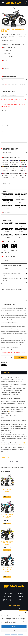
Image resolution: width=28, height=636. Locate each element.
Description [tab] (6, 373)
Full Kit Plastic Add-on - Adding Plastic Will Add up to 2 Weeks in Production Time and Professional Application (13, 36)
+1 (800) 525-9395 (8, 593)
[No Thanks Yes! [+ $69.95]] (14, 260)
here (9, 411)
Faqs (20, 599)
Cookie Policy (7, 634)
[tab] (14, 461)
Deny (14, 630)
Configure (7, 497)
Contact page (23, 444)
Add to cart (20, 357)
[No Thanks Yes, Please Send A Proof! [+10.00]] (14, 268)
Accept (14, 626)
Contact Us (20, 593)
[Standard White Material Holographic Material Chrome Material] (12, 95)
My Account (20, 596)
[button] (26, 613)
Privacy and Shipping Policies (17, 634)
